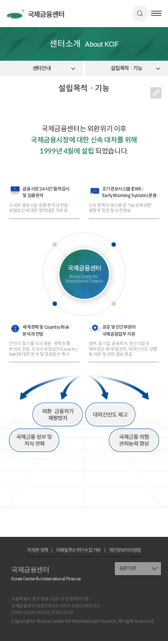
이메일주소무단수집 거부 (78, 550)
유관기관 (127, 568)
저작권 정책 (37, 550)
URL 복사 (155, 93)
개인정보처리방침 (125, 550)
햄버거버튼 (156, 13)
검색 (140, 13)
